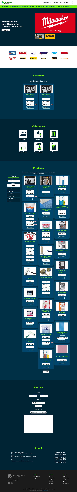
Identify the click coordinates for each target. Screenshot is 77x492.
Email (64, 481)
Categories (46, 2)
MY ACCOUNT (63, 2)
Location (65, 479)
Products (6, 30)
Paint (50, 476)
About (64, 476)
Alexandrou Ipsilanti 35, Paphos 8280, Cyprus (13, 479)
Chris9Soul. (45, 490)
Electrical (51, 484)
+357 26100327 (66, 478)
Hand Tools (51, 479)
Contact (56, 2)
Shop (35, 478)
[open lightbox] (39, 36)
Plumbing (51, 483)
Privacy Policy (66, 483)
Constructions (37, 476)
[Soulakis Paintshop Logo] (6, 2)
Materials (51, 481)
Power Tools (51, 478)
